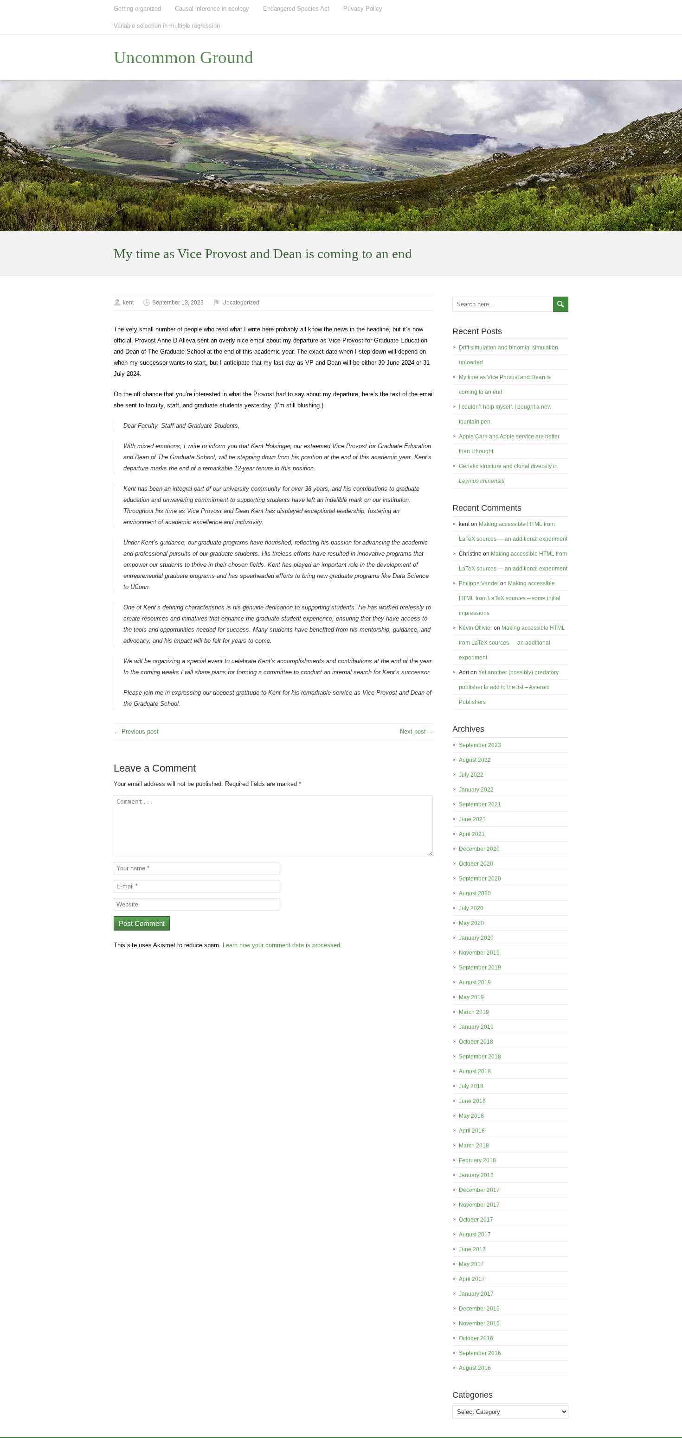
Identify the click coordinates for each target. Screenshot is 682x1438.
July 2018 (471, 1086)
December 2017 (479, 1190)
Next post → (417, 731)
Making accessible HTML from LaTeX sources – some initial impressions (509, 598)
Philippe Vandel (479, 583)
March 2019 (474, 1012)
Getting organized (137, 8)
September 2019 (480, 967)
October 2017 (476, 1219)
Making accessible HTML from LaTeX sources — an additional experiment (512, 643)
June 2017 (472, 1249)
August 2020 (475, 893)
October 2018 (476, 1042)
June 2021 (472, 819)
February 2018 (477, 1160)
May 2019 (471, 997)
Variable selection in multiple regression (167, 25)
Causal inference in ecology (212, 8)
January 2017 (476, 1294)
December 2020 (479, 849)
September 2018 (480, 1056)
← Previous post (136, 731)
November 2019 (479, 953)
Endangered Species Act (296, 8)
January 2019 (476, 1027)
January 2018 (476, 1175)
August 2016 (475, 1368)
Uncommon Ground (183, 57)
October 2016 (476, 1338)
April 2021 (472, 834)
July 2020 (471, 908)
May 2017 (471, 1264)
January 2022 (476, 789)
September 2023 (480, 745)
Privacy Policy (362, 8)
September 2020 (480, 878)
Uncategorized (240, 302)
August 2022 (475, 760)
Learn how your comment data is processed (281, 945)
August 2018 (475, 1071)
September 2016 (480, 1353)
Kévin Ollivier (475, 628)
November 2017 (479, 1205)
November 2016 (479, 1323)
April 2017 (472, 1279)
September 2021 (480, 804)
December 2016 (479, 1308)
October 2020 (476, 864)
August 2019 (475, 982)
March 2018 (474, 1145)
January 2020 (476, 938)
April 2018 (472, 1131)
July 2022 (471, 775)
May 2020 (471, 923)
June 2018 (472, 1101)
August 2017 (475, 1234)
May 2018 (471, 1116)
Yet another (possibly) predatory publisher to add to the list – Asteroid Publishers (509, 687)
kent (128, 302)
